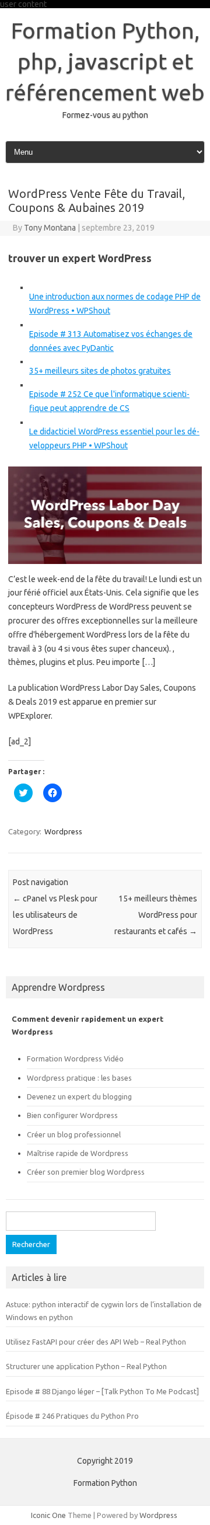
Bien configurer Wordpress (72, 1115)
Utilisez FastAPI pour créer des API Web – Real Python (96, 1342)
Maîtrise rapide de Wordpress (77, 1153)
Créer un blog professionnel (74, 1134)
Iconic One (48, 1515)
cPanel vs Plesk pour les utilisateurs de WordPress (55, 915)
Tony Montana (50, 227)
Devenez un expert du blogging (79, 1096)
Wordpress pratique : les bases (79, 1078)
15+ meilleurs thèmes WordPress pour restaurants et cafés (155, 915)
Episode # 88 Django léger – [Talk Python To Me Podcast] (102, 1391)
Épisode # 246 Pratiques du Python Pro (72, 1416)
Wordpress (63, 831)
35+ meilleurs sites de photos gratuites (100, 370)
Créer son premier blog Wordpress (86, 1172)
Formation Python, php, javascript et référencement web (105, 61)
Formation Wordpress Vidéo (75, 1058)
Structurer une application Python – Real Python (86, 1366)
